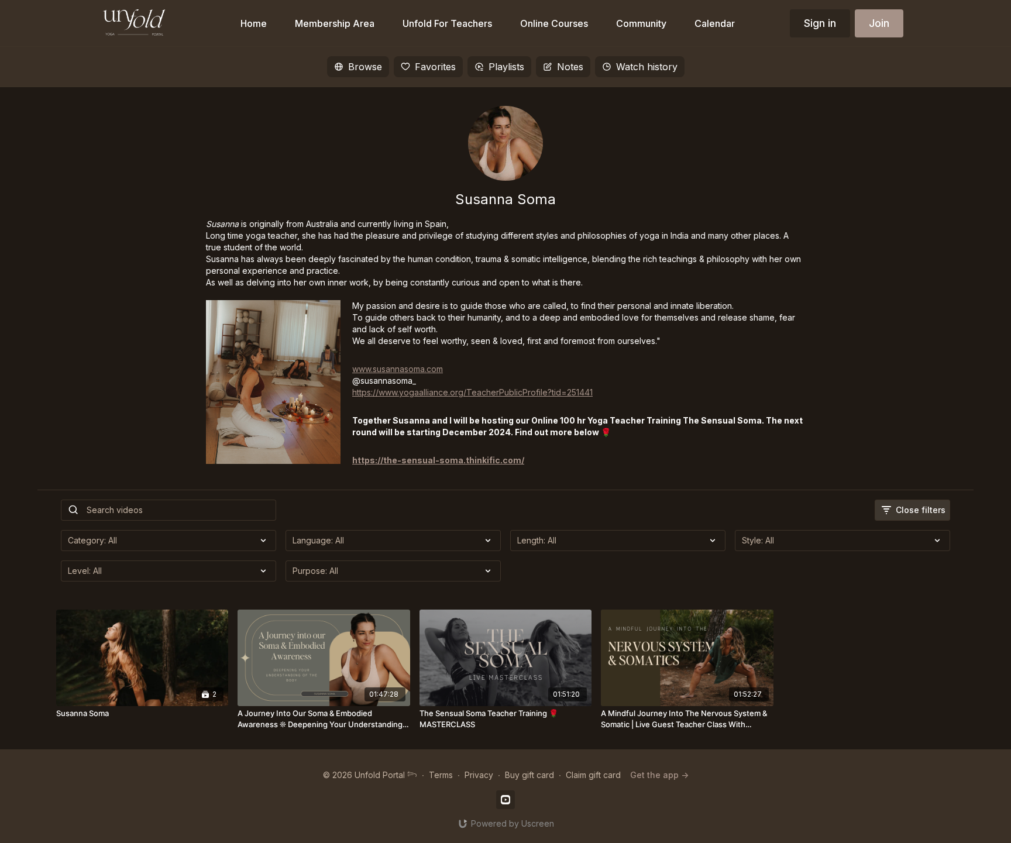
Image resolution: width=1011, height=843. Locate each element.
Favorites (435, 67)
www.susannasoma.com (397, 369)
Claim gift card (593, 775)
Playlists (506, 67)
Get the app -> (659, 775)
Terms (441, 775)
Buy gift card (529, 775)
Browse (365, 67)
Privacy (479, 775)
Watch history (647, 67)
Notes (570, 67)
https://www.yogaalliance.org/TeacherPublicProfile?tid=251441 (472, 392)
